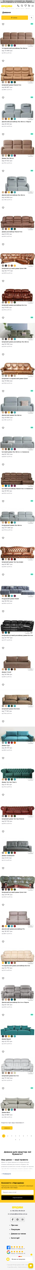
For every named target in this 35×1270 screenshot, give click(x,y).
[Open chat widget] (30, 1265)
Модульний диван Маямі (10, 599)
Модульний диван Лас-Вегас (12, 525)
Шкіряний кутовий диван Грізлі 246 (14, 892)
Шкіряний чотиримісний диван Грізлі (15, 378)
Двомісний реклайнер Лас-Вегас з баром (16, 121)
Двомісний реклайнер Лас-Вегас (13, 195)
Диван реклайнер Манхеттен (12, 232)
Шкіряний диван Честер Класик (13, 819)
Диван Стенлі (6, 672)
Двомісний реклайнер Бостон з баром (15, 1002)
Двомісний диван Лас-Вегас (12, 415)
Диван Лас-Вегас (8, 158)
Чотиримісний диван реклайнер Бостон (16, 965)
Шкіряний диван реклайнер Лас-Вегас (15, 342)
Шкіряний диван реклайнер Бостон (14, 305)
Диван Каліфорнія (8, 855)
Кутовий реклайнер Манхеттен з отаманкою (17, 488)
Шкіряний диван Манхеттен (11, 85)
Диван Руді (6, 745)
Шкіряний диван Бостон (10, 1076)
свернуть (7, 1128)
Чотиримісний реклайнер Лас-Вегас (14, 48)
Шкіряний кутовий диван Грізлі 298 (14, 268)
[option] (17, 40)
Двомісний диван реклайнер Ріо (13, 929)
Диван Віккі (6, 1112)
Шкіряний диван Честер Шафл (12, 562)
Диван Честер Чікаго (9, 782)
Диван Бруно (6, 1039)
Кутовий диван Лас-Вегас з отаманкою (15, 452)
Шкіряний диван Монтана (11, 709)
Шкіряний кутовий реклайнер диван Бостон (17, 635)
